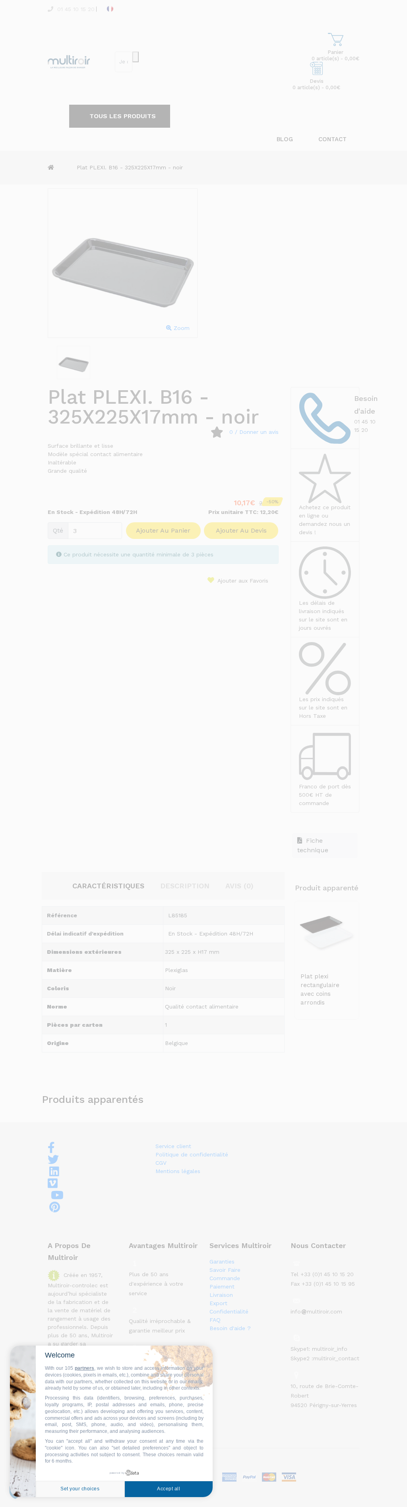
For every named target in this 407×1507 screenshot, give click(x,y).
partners (84, 1368)
